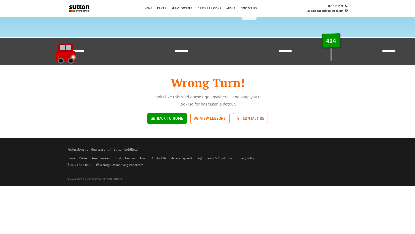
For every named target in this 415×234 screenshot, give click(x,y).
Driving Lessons (209, 8)
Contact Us (249, 8)
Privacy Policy (246, 158)
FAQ (199, 158)
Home (148, 8)
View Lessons (213, 118)
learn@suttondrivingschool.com (325, 11)
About (230, 8)
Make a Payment (181, 158)
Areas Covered (182, 8)
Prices (161, 8)
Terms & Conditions (219, 158)
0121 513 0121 (335, 6)
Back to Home (170, 118)
